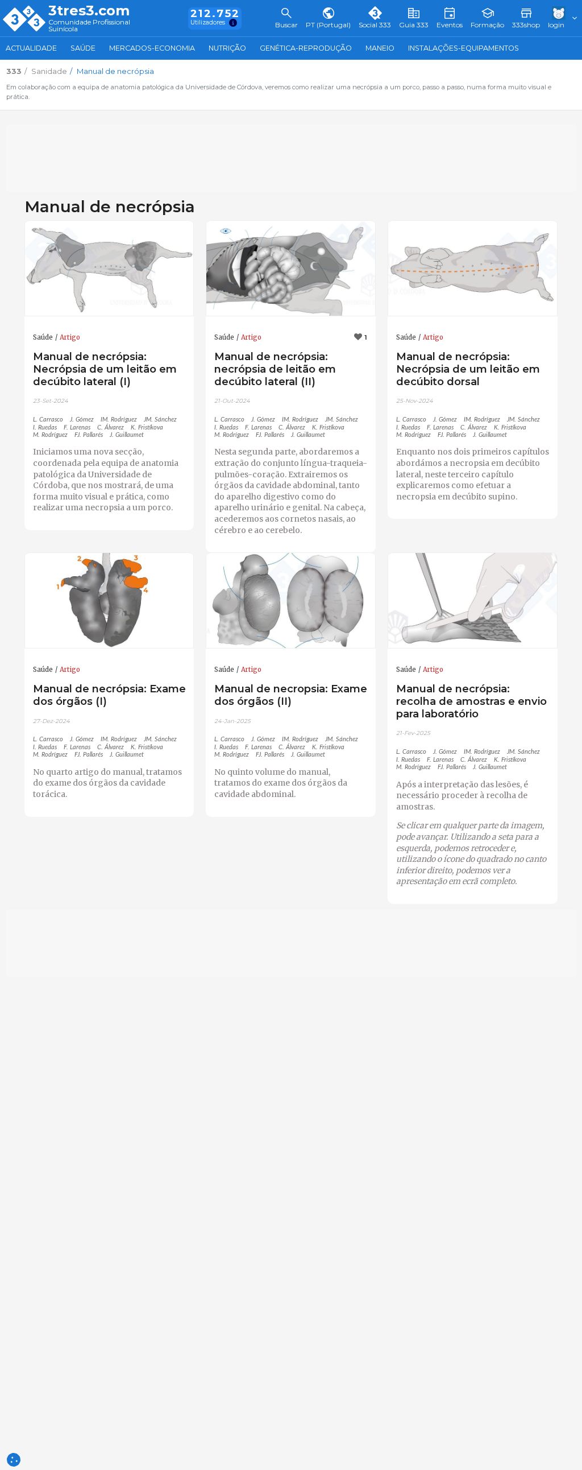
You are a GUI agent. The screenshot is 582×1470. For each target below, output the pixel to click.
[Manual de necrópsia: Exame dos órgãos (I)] (109, 601)
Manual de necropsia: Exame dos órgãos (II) (290, 695)
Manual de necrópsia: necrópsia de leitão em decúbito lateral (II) (275, 369)
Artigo (70, 337)
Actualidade (31, 48)
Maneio (379, 48)
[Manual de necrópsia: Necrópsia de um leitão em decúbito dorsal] (473, 268)
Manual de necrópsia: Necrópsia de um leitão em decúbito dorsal (468, 369)
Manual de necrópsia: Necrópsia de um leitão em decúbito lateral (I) (105, 369)
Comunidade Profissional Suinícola (89, 26)
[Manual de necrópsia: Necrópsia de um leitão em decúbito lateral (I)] (109, 268)
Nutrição (227, 48)
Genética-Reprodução (306, 48)
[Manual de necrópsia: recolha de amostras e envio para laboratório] (473, 601)
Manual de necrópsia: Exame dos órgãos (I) (109, 695)
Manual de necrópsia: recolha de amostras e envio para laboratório (471, 701)
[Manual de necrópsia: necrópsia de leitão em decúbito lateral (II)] (291, 268)
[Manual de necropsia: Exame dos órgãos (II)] (291, 601)
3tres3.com (89, 11)
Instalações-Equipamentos (463, 48)
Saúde (82, 48)
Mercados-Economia (152, 48)
